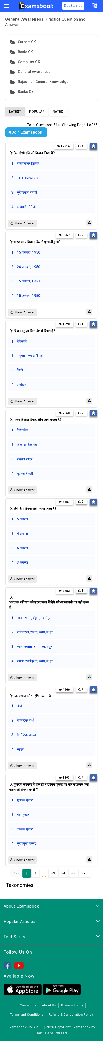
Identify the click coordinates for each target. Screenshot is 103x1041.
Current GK (27, 42)
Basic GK (25, 52)
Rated (58, 112)
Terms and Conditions (27, 1014)
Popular (37, 112)
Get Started (73, 6)
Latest (15, 112)
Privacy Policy (72, 1005)
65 (73, 873)
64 (63, 873)
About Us (49, 1005)
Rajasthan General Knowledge (43, 82)
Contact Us (28, 1005)
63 (53, 873)
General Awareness (34, 72)
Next (85, 873)
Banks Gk (26, 92)
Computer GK (29, 62)
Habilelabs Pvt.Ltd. (52, 1033)
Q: (32, 153)
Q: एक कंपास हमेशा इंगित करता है (30, 696)
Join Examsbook (27, 132)
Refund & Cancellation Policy (71, 1014)
